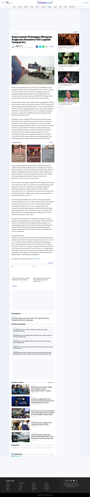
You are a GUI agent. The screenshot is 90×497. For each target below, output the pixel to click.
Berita (14, 7)
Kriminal (43, 7)
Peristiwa (47, 488)
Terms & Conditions (71, 486)
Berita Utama (22, 482)
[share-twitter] (40, 46)
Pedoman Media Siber (68, 485)
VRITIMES (37, 259)
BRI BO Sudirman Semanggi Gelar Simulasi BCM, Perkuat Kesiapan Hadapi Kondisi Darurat (33, 347)
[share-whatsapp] (43, 46)
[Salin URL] (46, 46)
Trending (86, 2)
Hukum (37, 7)
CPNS (33, 482)
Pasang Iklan (75, 483)
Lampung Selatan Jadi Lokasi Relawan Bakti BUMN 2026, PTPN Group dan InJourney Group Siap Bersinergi (42, 436)
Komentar (51, 46)
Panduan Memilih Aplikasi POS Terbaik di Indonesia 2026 (41, 423)
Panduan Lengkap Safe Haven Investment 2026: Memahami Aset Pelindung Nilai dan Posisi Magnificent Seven (42, 401)
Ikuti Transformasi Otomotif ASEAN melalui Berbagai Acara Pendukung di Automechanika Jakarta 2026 (42, 412)
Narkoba (34, 486)
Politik (31, 7)
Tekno (65, 7)
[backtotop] (45, 493)
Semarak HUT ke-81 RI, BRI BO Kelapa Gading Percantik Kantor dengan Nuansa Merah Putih (32, 341)
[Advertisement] (45, 20)
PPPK (20, 488)
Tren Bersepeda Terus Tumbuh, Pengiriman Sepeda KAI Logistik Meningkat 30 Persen (30, 330)
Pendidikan (34, 488)
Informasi (34, 484)
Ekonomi (26, 7)
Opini (55, 7)
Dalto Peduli (72, 7)
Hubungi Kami (67, 483)
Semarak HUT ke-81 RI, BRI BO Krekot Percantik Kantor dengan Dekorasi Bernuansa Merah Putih (32, 336)
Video (60, 7)
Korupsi (8, 486)
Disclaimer (76, 485)
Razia (20, 490)
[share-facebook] (37, 46)
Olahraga (50, 7)
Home (13, 33)
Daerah (19, 7)
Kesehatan (47, 484)
